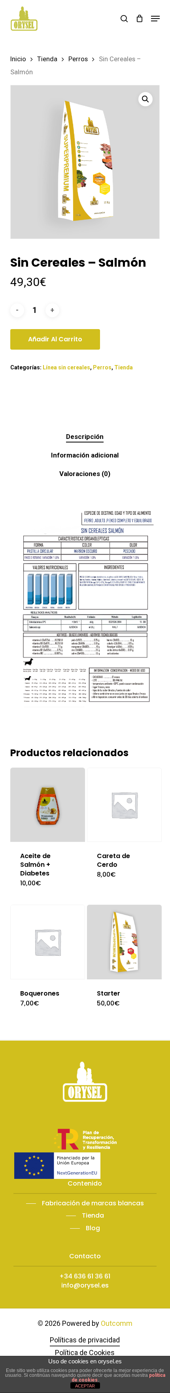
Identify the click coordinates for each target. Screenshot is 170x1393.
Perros (78, 59)
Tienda (47, 59)
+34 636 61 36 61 (84, 1276)
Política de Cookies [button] (85, 1352)
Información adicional (85, 455)
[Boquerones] (47, 942)
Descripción (85, 436)
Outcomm (116, 1323)
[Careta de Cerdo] (124, 805)
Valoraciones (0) (84, 474)
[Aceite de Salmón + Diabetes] (47, 805)
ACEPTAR (85, 1386)
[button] (155, 19)
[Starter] (124, 942)
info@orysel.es (85, 1285)
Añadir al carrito (55, 339)
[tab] (85, 436)
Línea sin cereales (66, 367)
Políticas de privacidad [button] (85, 1340)
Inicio (18, 59)
